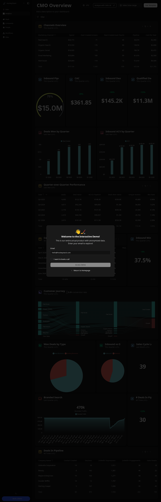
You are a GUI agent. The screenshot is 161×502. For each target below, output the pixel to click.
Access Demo (80, 265)
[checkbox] (51, 259)
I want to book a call (62, 259)
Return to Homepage (82, 270)
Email (52, 248)
